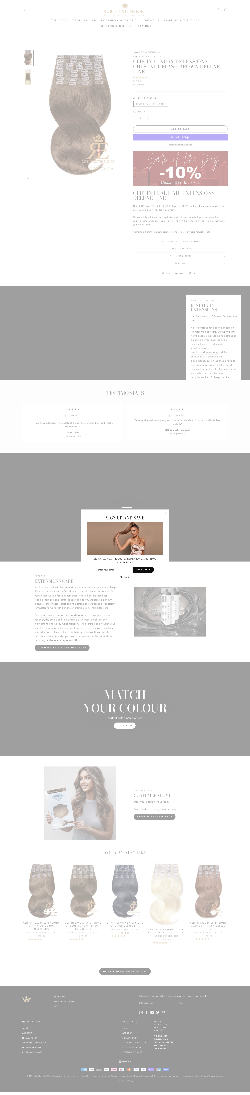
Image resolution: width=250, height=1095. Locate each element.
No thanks (125, 577)
